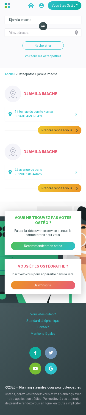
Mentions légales (43, 333)
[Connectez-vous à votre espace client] (41, 5)
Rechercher (43, 45)
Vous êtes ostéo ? (43, 314)
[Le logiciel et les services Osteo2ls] (8, 5)
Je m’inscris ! (43, 285)
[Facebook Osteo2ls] (35, 353)
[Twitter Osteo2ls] (51, 353)
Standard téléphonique (43, 321)
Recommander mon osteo (43, 246)
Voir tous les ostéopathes (43, 56)
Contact (43, 327)
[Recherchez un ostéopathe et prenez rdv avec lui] (31, 5)
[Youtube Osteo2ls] (35, 369)
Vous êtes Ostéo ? (65, 5)
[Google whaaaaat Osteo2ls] (51, 369)
